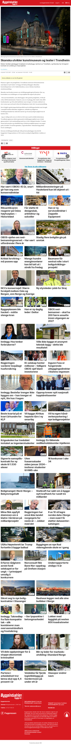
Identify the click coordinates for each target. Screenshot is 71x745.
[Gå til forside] (10, 3)
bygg (11, 140)
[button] (3, 156)
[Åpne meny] (67, 3)
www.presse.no (28, 719)
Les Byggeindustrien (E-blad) (47, 2)
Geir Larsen (61, 704)
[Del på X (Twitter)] (67, 72)
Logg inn (57, 2)
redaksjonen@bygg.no (35, 706)
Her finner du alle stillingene (35, 167)
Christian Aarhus (38, 703)
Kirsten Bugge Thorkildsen (60, 703)
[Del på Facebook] (65, 72)
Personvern (27, 733)
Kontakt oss (51, 707)
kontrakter (5, 140)
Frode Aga (39, 701)
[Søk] (62, 3)
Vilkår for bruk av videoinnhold (31, 730)
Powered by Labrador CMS (35, 743)
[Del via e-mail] (69, 72)
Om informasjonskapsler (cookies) (32, 732)
